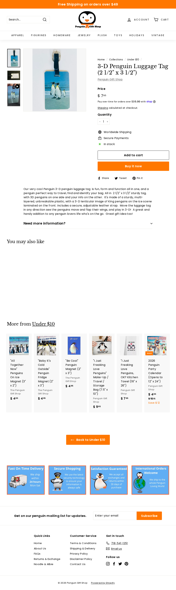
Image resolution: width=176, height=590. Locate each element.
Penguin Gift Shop (110, 79)
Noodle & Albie (43, 564)
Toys (118, 35)
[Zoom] (54, 80)
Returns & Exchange (47, 559)
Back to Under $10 (90, 440)
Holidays (137, 35)
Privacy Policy (79, 553)
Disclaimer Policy (81, 559)
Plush (102, 35)
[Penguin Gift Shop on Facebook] (114, 564)
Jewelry (84, 35)
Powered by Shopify (103, 582)
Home (101, 59)
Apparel (17, 35)
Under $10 (133, 59)
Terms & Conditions (83, 543)
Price (101, 89)
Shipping (103, 108)
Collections (116, 59)
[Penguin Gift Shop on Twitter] (120, 564)
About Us (40, 548)
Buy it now (133, 166)
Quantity (105, 115)
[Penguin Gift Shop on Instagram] (108, 564)
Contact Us (77, 564)
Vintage (158, 35)
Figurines (39, 35)
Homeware (62, 35)
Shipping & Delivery (82, 548)
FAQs (37, 553)
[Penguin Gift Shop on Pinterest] (126, 564)
